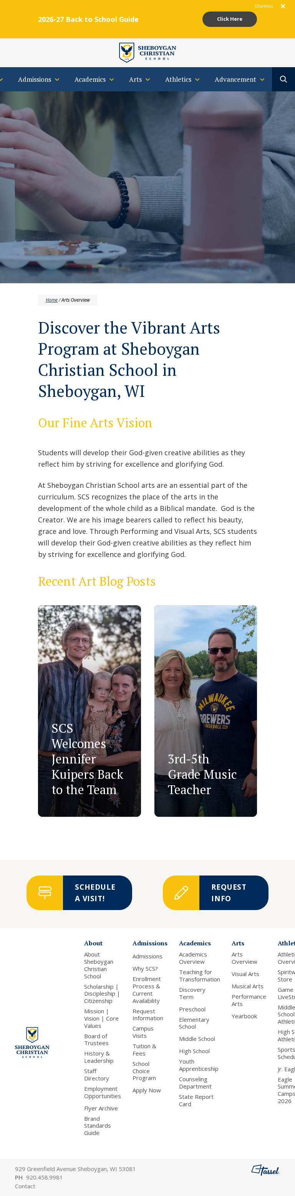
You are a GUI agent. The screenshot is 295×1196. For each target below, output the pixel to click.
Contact (25, 1186)
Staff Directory (96, 1074)
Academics (195, 943)
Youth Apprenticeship (199, 1065)
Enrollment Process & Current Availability (147, 989)
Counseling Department (195, 1082)
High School (194, 1051)
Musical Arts (248, 986)
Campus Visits (143, 1032)
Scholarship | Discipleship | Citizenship (102, 993)
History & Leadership (99, 1057)
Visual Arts (245, 974)
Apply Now (147, 1090)
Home (52, 300)
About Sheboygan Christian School (98, 965)
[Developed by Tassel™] (265, 1178)
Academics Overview (193, 958)
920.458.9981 (44, 1177)
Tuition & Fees (144, 1049)
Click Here (229, 18)
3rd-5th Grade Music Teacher (202, 774)
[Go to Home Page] (147, 51)
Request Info (229, 893)
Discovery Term (192, 993)
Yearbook (244, 1016)
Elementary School (194, 1023)
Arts (238, 943)
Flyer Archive (101, 1108)
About (93, 943)
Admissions (150, 943)
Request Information (148, 1015)
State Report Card (196, 1100)
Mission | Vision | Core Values (101, 1018)
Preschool (192, 1009)
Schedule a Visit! (95, 893)
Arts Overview (244, 958)
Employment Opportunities (102, 1092)
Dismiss (264, 5)
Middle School (197, 1038)
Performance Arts (249, 1000)
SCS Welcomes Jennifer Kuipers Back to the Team (87, 759)
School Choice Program (144, 1071)
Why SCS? (145, 968)
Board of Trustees (96, 1039)
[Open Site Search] (283, 79)
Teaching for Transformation (199, 975)
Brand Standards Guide (97, 1126)
